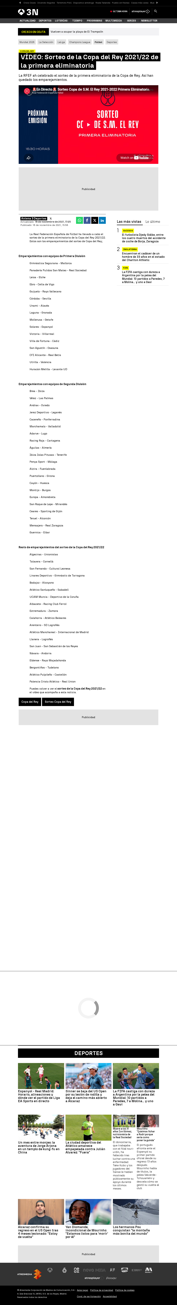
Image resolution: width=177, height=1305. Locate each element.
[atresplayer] (141, 11)
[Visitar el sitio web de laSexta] (64, 1270)
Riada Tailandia (103, 3)
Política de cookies (124, 1290)
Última (120, 11)
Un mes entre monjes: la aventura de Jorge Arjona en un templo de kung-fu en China (39, 1147)
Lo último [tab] (153, 222)
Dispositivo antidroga (83, 3)
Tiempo (77, 20)
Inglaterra (130, 249)
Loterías (61, 20)
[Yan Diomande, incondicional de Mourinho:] (89, 1212)
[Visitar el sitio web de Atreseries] (113, 1270)
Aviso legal (82, 1290)
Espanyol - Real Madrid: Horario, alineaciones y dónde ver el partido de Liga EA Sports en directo (39, 1096)
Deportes (45, 20)
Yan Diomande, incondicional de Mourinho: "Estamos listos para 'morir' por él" (87, 1231)
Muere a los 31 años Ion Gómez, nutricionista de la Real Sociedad (122, 1133)
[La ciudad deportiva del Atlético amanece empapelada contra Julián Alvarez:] (89, 1128)
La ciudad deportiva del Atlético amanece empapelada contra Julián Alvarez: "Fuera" (85, 1147)
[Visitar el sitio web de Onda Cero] (124, 1270)
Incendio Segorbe (46, 3)
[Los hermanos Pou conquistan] (136, 1212)
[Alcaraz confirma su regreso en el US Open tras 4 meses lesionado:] (41, 1212)
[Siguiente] (157, 3)
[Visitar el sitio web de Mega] (100, 1270)
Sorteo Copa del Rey (58, 701)
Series (131, 20)
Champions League (79, 42)
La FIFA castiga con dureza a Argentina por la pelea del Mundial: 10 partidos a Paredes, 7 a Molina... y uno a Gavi (143, 277)
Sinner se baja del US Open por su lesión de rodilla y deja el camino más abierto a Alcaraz (86, 1096)
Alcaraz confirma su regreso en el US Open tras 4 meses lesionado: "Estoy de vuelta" (38, 1231)
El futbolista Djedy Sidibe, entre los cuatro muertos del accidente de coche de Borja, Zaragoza (144, 238)
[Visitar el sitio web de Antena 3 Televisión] (52, 1270)
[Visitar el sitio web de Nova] (88, 1270)
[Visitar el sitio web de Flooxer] (111, 1278)
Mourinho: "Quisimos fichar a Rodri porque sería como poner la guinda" (146, 1134)
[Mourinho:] (148, 1121)
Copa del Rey (29, 701)
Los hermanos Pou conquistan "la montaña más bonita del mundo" (131, 1230)
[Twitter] (51, 218)
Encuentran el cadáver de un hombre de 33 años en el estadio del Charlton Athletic (143, 257)
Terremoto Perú (64, 3)
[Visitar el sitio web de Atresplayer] (94, 1278)
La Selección (46, 42)
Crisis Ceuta (30, 3)
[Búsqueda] (155, 11)
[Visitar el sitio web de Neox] (76, 1270)
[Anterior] (20, 3)
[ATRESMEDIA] (29, 1274)
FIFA (125, 268)
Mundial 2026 (27, 42)
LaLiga (61, 42)
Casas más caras (139, 3)
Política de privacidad (101, 1290)
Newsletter (149, 20)
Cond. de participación (89, 1296)
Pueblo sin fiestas (120, 3)
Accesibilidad (110, 1296)
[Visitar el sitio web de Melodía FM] (148, 1270)
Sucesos (128, 231)
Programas (94, 20)
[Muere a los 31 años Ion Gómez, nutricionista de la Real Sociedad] (124, 1121)
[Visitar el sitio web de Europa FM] (137, 1270)
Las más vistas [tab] (129, 222)
